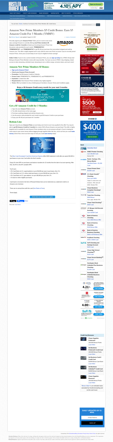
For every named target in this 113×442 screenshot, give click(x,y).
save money (48, 133)
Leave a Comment (71, 37)
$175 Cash (90, 259)
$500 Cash (90, 192)
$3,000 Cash (91, 170)
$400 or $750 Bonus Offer (94, 234)
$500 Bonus (90, 197)
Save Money (18, 204)
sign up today (56, 58)
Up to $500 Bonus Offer (94, 220)
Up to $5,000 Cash (92, 154)
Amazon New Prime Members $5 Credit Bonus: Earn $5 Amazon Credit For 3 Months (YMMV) (41, 31)
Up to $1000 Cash (92, 212)
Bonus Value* (86, 385)
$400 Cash (90, 204)
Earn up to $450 (92, 178)
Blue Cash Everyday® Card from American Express (27, 156)
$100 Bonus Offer (92, 227)
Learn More (92, 344)
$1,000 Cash (91, 269)
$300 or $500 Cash (93, 239)
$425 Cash (90, 247)
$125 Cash (90, 254)
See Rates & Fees (38, 188)
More (26, 201)
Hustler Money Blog (24, 6)
